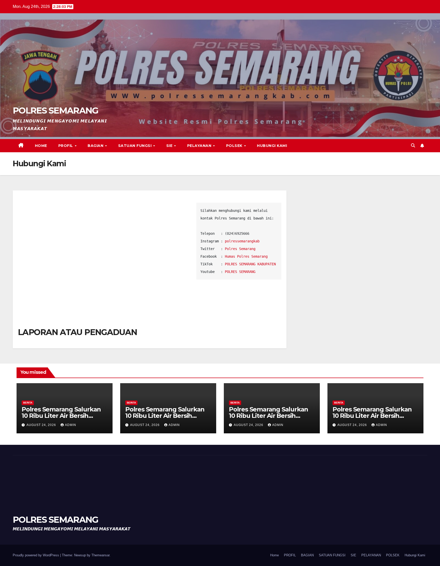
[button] (413, 145)
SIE (170, 145)
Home (41, 145)
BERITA (27, 402)
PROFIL (66, 145)
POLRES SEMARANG (55, 110)
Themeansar (100, 555)
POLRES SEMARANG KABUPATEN (250, 264)
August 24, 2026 (41, 425)
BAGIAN (96, 145)
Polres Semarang (240, 249)
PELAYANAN (200, 145)
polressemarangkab (242, 241)
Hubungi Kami (272, 145)
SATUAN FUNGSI (135, 145)
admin (70, 425)
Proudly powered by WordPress (36, 555)
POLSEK (235, 145)
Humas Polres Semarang (246, 256)
